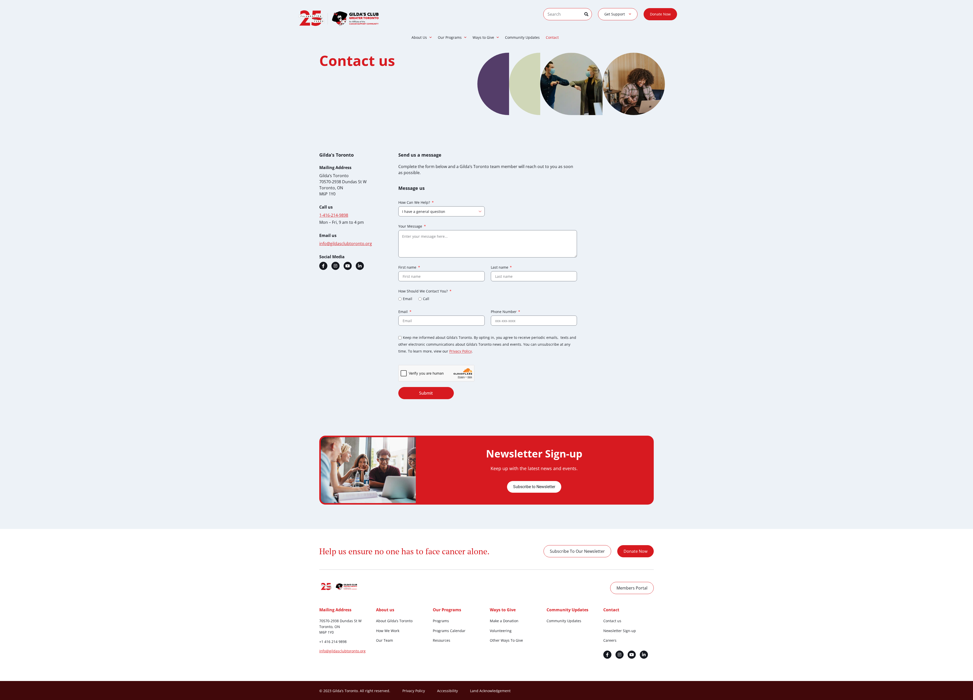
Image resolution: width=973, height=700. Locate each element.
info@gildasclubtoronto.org (342, 651)
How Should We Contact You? (423, 291)
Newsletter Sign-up (619, 630)
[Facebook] (323, 266)
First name (407, 268)
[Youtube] (348, 266)
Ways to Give (483, 37)
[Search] (588, 14)
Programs (441, 620)
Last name (500, 268)
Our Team (384, 640)
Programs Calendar (449, 630)
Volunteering (501, 630)
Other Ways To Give (506, 640)
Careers (609, 640)
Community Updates (522, 37)
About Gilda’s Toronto (394, 620)
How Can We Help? (414, 203)
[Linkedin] (360, 266)
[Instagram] (335, 266)
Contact (552, 37)
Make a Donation (504, 620)
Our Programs (450, 37)
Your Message (410, 227)
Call (426, 299)
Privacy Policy (460, 351)
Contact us (612, 620)
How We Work (387, 630)
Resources (441, 640)
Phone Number (504, 312)
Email (407, 299)
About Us (419, 37)
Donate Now (660, 14)
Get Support (614, 14)
